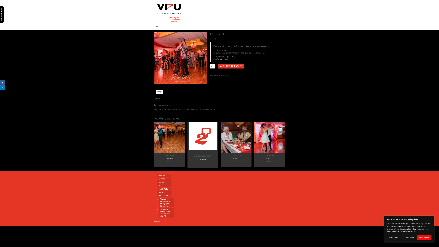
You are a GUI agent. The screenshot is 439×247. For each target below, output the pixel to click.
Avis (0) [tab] (159, 92)
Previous (156, 144)
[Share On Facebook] (2, 82)
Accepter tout (424, 237)
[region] (409, 229)
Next (283, 144)
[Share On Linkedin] (2, 87)
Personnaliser (394, 237)
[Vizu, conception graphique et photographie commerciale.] (175, 12)
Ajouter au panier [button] (169, 165)
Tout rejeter (409, 237)
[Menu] (157, 27)
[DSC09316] (180, 58)
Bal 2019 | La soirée (223, 75)
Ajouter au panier (231, 66)
